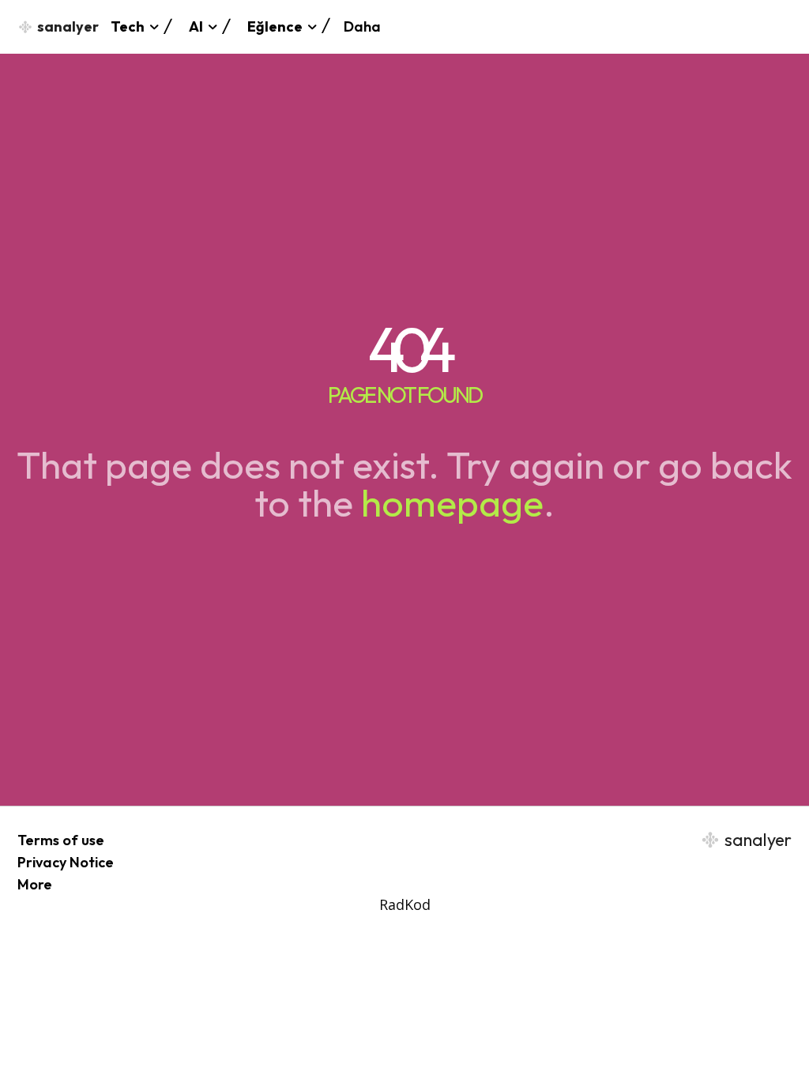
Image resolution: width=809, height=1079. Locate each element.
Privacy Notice (65, 862)
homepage (452, 502)
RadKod (405, 904)
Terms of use (60, 840)
